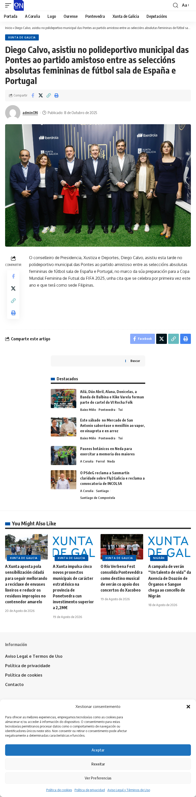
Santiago (102, 491)
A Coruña (86, 461)
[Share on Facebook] (32, 95)
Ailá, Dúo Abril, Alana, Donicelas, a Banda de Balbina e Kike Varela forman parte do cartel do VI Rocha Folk (112, 396)
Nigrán (159, 558)
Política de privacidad (90, 790)
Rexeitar (98, 764)
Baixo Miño (88, 410)
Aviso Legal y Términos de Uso (128, 790)
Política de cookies (59, 790)
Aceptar (98, 750)
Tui (120, 410)
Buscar (135, 361)
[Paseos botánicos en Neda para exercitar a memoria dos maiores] (63, 455)
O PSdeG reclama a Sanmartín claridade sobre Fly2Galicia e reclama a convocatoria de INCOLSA (112, 478)
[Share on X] (40, 95)
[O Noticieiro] (19, 5)
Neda (111, 461)
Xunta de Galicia (22, 37)
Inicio (8, 28)
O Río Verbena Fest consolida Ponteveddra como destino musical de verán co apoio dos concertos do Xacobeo (121, 578)
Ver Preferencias (98, 778)
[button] (188, 706)
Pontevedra (107, 410)
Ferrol (100, 461)
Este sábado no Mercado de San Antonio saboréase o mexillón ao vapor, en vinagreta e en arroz (112, 425)
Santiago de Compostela (97, 498)
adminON (30, 112)
